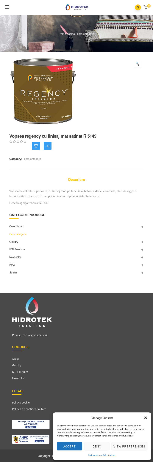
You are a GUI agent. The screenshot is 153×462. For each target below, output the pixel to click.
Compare (47, 146)
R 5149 (44, 203)
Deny (97, 446)
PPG (12, 264)
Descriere (76, 179)
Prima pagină (67, 34)
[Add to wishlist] (36, 146)
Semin (13, 272)
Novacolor (15, 257)
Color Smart (16, 226)
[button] (145, 418)
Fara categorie (85, 34)
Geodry (13, 241)
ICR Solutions (17, 249)
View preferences (129, 446)
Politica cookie (21, 402)
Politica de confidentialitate (102, 455)
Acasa (15, 358)
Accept (69, 446)
